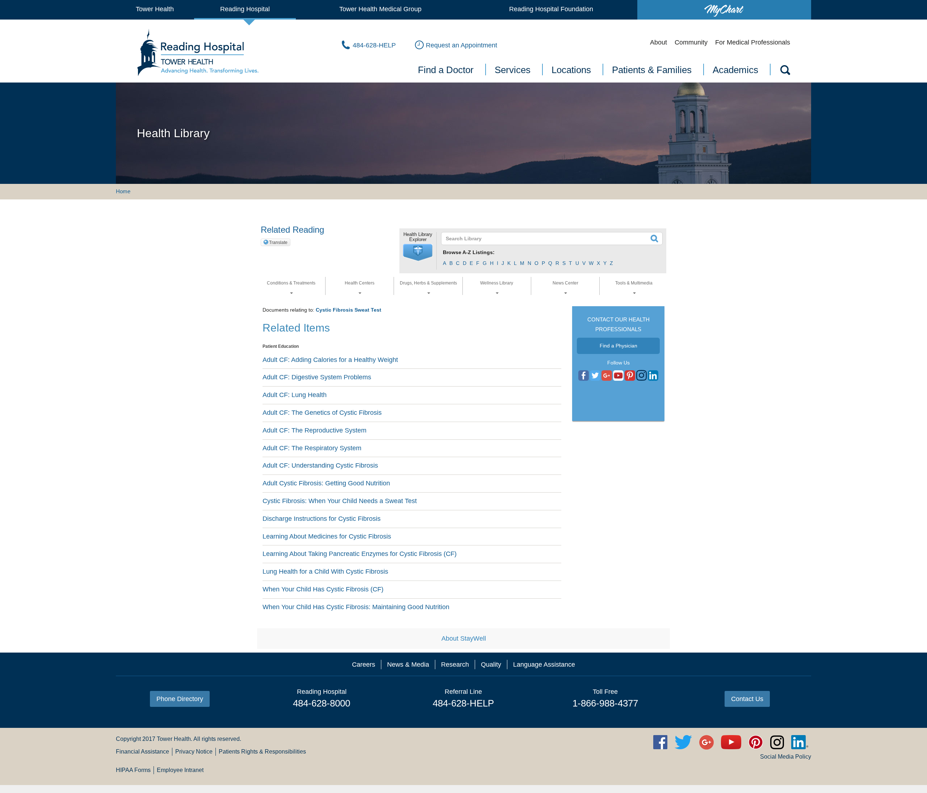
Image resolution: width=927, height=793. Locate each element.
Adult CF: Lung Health (295, 394)
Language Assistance (544, 664)
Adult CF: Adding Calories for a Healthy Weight (330, 359)
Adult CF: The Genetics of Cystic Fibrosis (322, 412)
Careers (363, 664)
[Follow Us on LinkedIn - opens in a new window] (653, 375)
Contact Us (747, 699)
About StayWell (463, 638)
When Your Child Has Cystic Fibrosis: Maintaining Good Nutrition (356, 607)
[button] (418, 252)
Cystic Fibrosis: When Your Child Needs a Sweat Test (340, 501)
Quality (491, 664)
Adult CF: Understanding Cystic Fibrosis (320, 465)
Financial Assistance (142, 751)
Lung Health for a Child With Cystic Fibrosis (325, 571)
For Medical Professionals (752, 42)
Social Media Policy (785, 757)
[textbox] (547, 238)
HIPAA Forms (133, 770)
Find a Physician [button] (618, 346)
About (658, 42)
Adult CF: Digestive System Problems (317, 377)
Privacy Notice (194, 751)
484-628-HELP (463, 703)
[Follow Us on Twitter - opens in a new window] (595, 375)
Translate (278, 242)
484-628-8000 (321, 703)
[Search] (784, 71)
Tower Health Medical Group (380, 9)
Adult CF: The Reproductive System (314, 430)
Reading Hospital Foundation (551, 9)
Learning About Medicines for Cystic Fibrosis (327, 536)
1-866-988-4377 (605, 703)
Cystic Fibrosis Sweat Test (348, 310)
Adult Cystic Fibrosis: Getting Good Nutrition (326, 483)
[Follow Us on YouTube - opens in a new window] (606, 375)
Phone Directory (179, 699)
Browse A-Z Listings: (469, 252)
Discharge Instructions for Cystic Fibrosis (322, 518)
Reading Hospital (245, 9)
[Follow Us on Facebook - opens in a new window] (583, 375)
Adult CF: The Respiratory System (312, 448)
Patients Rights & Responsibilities (262, 751)
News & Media (408, 664)
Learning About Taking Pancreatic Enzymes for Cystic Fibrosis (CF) (360, 553)
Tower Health (155, 9)
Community (691, 42)
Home (123, 191)
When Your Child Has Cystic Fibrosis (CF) (323, 589)
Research (455, 664)
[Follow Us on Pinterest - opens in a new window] (630, 375)
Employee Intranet (180, 770)
